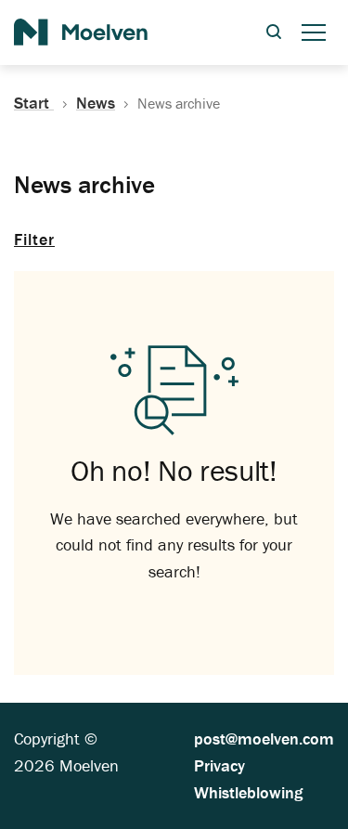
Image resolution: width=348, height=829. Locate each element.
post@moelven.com (264, 738)
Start (34, 103)
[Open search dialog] (274, 33)
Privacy (219, 765)
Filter (34, 239)
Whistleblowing (248, 792)
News (95, 103)
